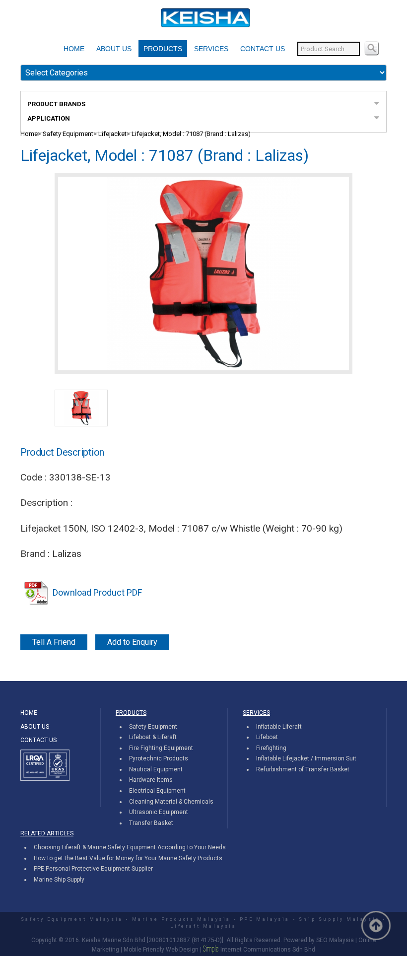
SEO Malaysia (335, 940)
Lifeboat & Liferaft (153, 737)
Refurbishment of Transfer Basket (302, 769)
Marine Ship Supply (59, 879)
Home (29, 133)
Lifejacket (112, 133)
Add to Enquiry (132, 642)
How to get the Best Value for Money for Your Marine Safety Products (128, 858)
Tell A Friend (53, 642)
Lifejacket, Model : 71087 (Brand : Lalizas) (191, 133)
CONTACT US (262, 49)
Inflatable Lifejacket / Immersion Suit (306, 758)
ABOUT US (114, 49)
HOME (74, 49)
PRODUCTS (162, 49)
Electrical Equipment (157, 790)
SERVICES (211, 49)
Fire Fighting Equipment (161, 748)
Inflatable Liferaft (279, 726)
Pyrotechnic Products (158, 758)
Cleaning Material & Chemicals (171, 801)
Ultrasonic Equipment (158, 812)
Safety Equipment (68, 133)
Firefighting (271, 748)
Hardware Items (151, 779)
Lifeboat (267, 737)
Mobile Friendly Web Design (161, 949)
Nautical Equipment (156, 769)
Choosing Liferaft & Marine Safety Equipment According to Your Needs (130, 847)
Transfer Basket (151, 822)
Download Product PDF (97, 592)
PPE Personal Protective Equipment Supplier (93, 868)
